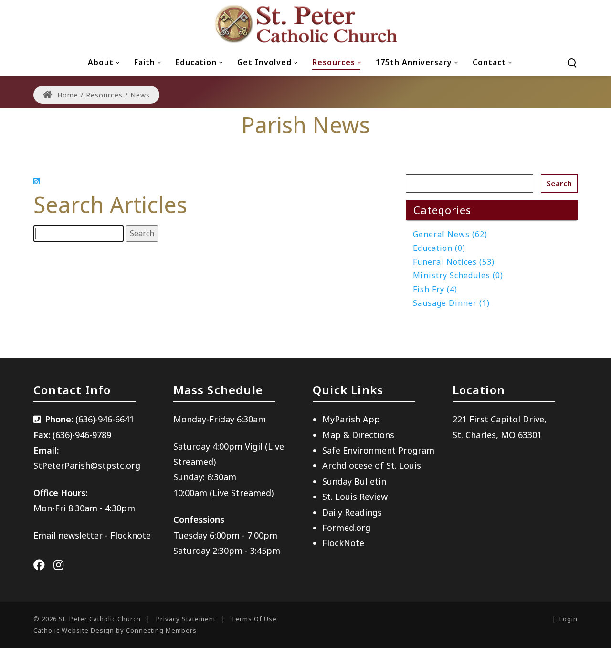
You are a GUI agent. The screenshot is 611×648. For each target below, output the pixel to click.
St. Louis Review (355, 496)
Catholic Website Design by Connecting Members (115, 630)
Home (66, 94)
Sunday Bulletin (354, 481)
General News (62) (450, 234)
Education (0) (439, 248)
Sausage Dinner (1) (451, 303)
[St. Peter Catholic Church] (305, 24)
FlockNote (343, 543)
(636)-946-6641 (104, 419)
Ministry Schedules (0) (458, 275)
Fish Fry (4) (435, 289)
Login (568, 619)
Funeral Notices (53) (454, 262)
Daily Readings (352, 512)
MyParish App (351, 419)
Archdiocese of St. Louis (371, 465)
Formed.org (346, 527)
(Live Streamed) (242, 492)
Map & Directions (358, 435)
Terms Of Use (254, 619)
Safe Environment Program (378, 450)
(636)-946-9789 (82, 435)
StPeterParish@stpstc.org (86, 465)
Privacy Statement (186, 619)
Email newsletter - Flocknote (92, 535)
